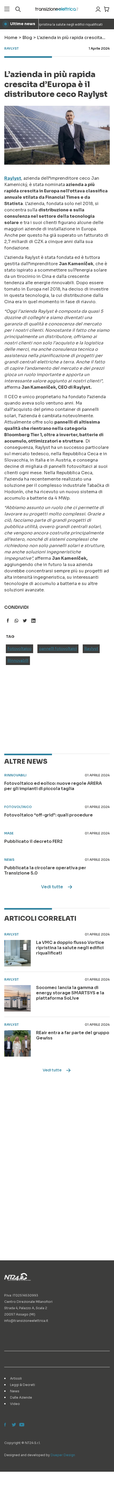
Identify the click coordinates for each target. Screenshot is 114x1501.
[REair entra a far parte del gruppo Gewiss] (17, 1043)
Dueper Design (63, 1455)
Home (10, 37)
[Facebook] (6, 1425)
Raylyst (91, 648)
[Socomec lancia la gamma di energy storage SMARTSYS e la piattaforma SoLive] (17, 998)
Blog (27, 37)
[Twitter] (14, 1425)
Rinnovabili (17, 660)
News (14, 1391)
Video (15, 1404)
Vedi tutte (52, 887)
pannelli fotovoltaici (58, 648)
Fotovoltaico (19, 648)
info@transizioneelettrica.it (26, 1321)
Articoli (16, 1378)
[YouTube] (21, 1425)
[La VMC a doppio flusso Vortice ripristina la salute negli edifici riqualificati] (17, 953)
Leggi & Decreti (22, 1385)
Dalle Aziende (21, 1397)
